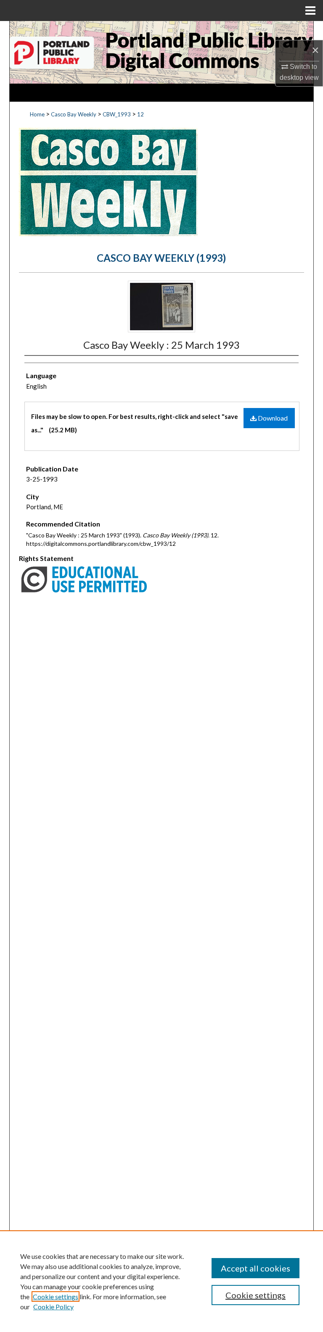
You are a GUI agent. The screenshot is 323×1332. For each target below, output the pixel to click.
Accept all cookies (255, 1268)
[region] (161, 1281)
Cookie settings (55, 1296)
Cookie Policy (53, 1307)
